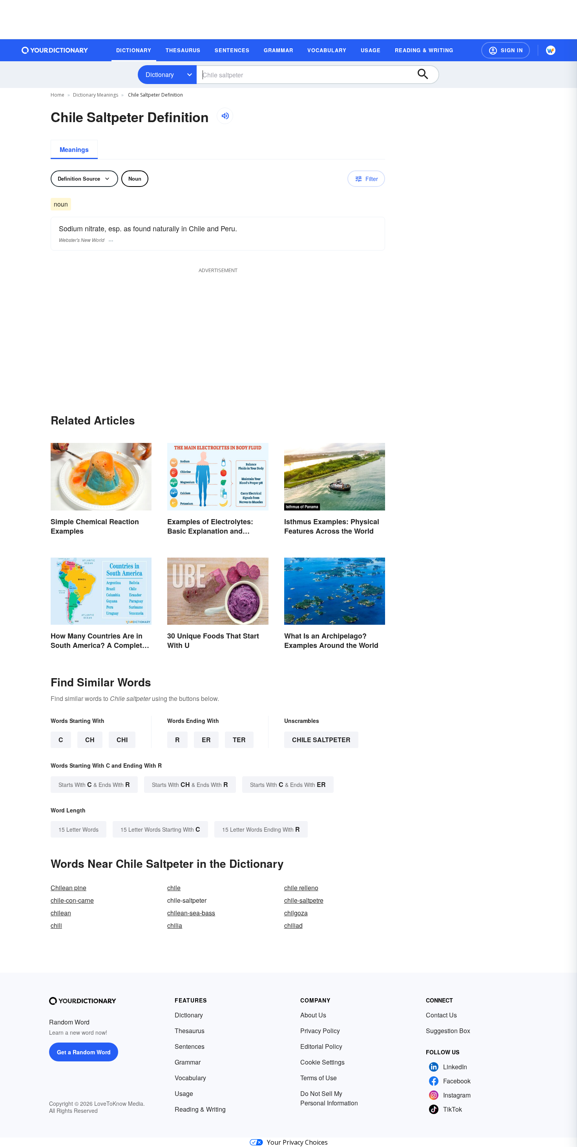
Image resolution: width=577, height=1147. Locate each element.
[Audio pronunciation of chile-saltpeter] (225, 116)
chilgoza (296, 912)
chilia (174, 925)
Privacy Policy (320, 1030)
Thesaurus (190, 1030)
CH (90, 739)
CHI (122, 739)
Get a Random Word (84, 1052)
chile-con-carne (72, 900)
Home (57, 94)
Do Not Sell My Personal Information (329, 1098)
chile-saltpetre (303, 900)
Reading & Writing (200, 1109)
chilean (61, 912)
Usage (184, 1093)
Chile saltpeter (321, 739)
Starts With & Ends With (94, 784)
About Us (313, 1014)
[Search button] (426, 74)
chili (56, 925)
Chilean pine (68, 887)
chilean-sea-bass (191, 912)
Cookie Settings (322, 1062)
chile (174, 887)
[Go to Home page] (55, 50)
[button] (505, 50)
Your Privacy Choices (297, 1142)
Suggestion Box (448, 1030)
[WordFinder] (550, 50)
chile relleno (301, 887)
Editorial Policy (321, 1046)
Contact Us (441, 1014)
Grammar (188, 1062)
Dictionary (160, 74)
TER (239, 739)
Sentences (190, 1046)
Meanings (74, 149)
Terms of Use (318, 1077)
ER (206, 739)
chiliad (293, 925)
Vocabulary (190, 1077)
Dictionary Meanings (95, 94)
